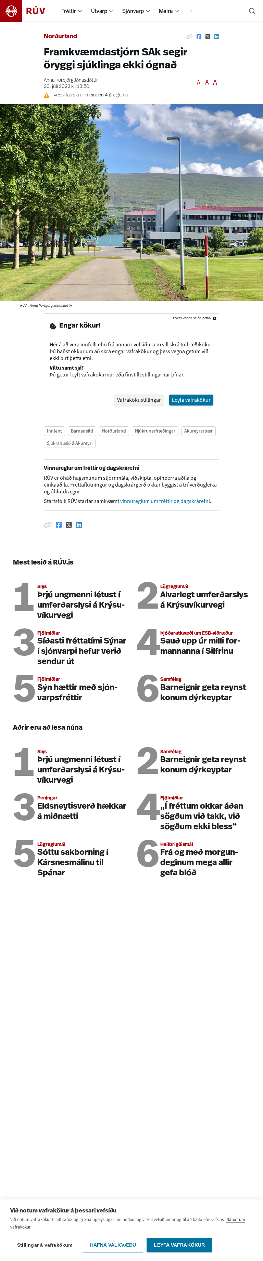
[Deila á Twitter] (207, 37)
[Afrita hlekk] (189, 37)
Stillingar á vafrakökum (45, 1245)
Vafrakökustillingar (139, 399)
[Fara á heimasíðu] (28, 11)
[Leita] (252, 11)
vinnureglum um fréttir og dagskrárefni (165, 501)
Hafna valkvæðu (113, 1245)
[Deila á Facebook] (199, 37)
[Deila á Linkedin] (216, 37)
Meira (166, 11)
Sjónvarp (133, 11)
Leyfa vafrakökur (179, 1245)
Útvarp (99, 11)
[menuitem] (80, 11)
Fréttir (68, 11)
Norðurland (60, 37)
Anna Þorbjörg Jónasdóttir (71, 80)
